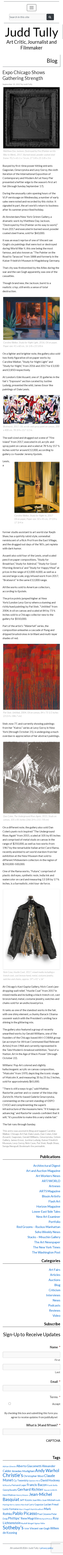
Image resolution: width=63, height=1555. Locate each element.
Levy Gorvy (18, 1143)
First (57, 1360)
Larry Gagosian (36, 1504)
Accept (56, 1403)
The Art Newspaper (47, 1242)
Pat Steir (41, 1143)
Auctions (54, 1280)
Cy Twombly (20, 1480)
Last (57, 1372)
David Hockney (50, 1480)
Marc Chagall (24, 1509)
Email (55, 1381)
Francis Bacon (37, 1485)
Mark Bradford (36, 1509)
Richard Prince (45, 1519)
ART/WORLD (51, 1181)
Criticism (54, 1290)
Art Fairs (54, 1269)
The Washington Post (46, 1252)
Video (56, 1315)
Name (55, 1347)
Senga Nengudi (10, 1146)
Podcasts (54, 1305)
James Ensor (17, 1140)
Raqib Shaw (53, 1143)
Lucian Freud (51, 1504)
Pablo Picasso (25, 1513)
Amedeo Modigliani (23, 1471)
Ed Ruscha (7, 1485)
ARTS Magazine (49, 1191)
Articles (55, 1275)
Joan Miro (36, 1500)
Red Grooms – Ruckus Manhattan (38, 1227)
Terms (55, 1397)
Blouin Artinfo (51, 1196)
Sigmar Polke (39, 1523)
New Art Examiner (48, 1216)
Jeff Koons (26, 1500)
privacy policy (46, 1548)
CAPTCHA (53, 1440)
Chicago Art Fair (19, 1133)
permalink (40, 1146)
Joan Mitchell (48, 1500)
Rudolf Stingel (27, 1523)
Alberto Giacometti (28, 1466)
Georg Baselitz (10, 1490)
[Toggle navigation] (31, 7)
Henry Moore (22, 1495)
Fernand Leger (19, 1485)
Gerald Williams (31, 1136)
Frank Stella (52, 1485)
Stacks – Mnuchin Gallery (44, 1237)
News (56, 1300)
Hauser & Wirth (50, 1490)
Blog (31, 1130)
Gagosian (17, 1136)
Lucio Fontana (10, 1508)
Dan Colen (45, 1133)
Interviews (53, 1295)
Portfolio (54, 1222)
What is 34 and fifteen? (43, 1425)
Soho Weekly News (47, 1232)
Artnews (54, 1186)
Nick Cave (30, 1143)
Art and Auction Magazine (43, 1171)
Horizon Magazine (48, 1206)
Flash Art (54, 1201)
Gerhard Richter (30, 1489)
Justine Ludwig (32, 1140)
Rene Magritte (30, 1518)
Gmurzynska (46, 1136)
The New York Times (46, 1247)
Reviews (54, 1310)
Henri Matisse (9, 1495)
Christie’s (13, 1475)
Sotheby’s (13, 1527)
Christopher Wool (34, 1475)
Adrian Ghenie (9, 1466)
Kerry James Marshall (19, 1504)
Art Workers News (48, 1176)
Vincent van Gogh (40, 1528)
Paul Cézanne (44, 1514)
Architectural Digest (46, 1165)
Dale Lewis (33, 1133)
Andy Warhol (47, 1470)
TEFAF (26, 1528)
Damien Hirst (34, 1481)
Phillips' (14, 1518)
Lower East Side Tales (46, 1211)
